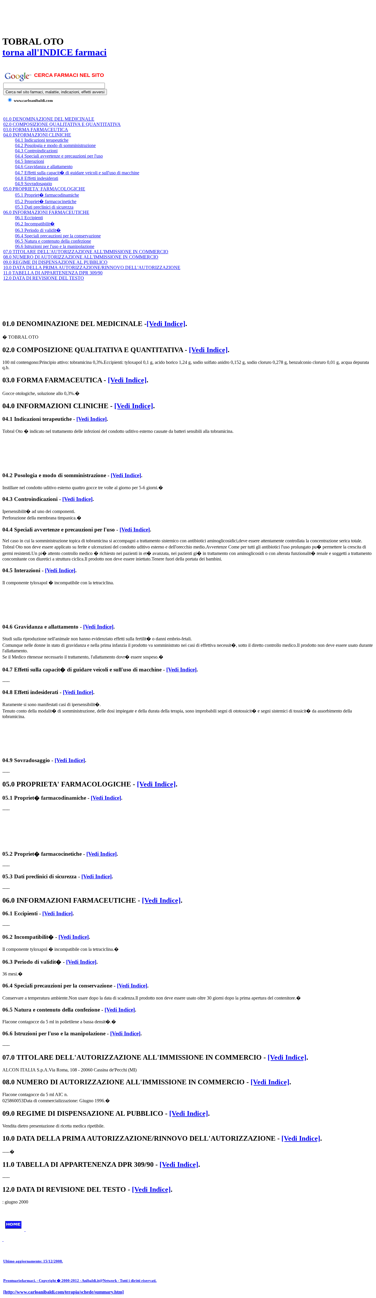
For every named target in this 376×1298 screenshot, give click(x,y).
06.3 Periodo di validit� (38, 230)
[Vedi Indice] (166, 324)
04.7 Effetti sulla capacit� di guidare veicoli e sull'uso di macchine (77, 172)
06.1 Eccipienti (29, 217)
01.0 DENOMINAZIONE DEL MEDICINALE (48, 119)
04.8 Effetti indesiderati (36, 178)
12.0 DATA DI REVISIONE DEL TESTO (43, 278)
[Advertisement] (109, 15)
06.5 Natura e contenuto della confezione (53, 241)
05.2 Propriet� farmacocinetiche (45, 201)
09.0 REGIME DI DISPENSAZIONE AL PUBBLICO (55, 262)
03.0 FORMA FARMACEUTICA (35, 129)
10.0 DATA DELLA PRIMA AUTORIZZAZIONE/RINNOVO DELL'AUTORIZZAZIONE (91, 267)
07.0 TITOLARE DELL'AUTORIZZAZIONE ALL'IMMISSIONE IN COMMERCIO (85, 251)
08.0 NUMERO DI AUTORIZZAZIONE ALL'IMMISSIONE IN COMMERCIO (80, 256)
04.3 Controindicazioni (36, 150)
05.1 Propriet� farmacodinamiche (47, 195)
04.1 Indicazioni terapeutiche (41, 140)
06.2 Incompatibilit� (35, 223)
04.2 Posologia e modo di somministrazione (55, 145)
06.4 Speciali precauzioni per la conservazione (58, 235)
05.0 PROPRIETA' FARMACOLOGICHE (44, 188)
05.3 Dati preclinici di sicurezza (44, 207)
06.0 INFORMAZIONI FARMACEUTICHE (46, 212)
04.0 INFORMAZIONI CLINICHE (37, 134)
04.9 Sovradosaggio (33, 183)
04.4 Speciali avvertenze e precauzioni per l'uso (59, 155)
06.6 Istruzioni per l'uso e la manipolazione (54, 246)
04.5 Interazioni (29, 161)
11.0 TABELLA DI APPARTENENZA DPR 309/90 (53, 272)
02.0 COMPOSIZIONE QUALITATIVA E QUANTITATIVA (62, 124)
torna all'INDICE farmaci (54, 52)
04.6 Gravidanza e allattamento (44, 166)
